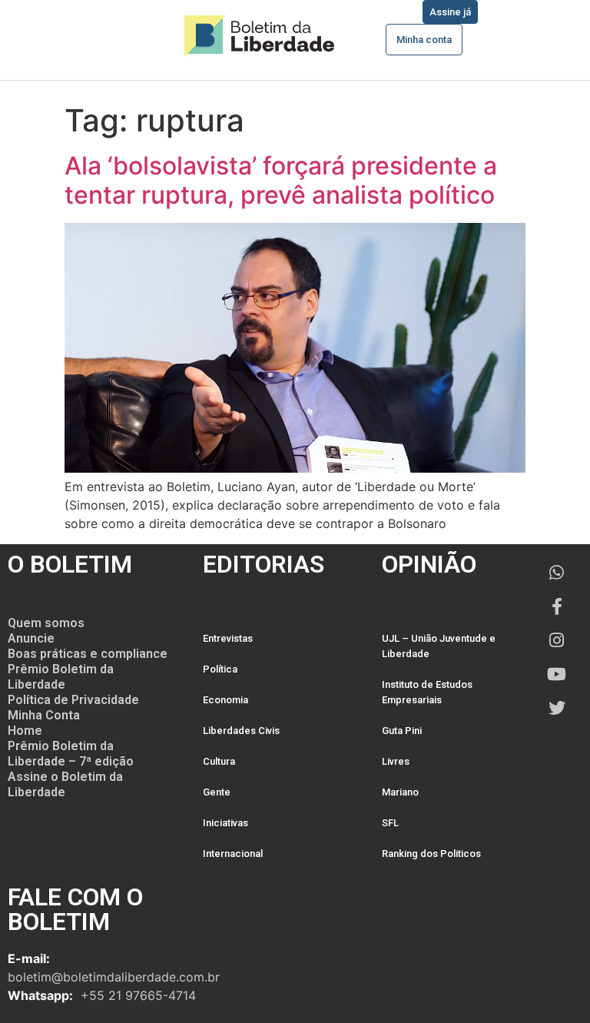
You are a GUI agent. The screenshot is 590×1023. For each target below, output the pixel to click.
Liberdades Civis (241, 730)
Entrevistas (228, 638)
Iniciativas (225, 823)
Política (220, 669)
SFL (390, 823)
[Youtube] (557, 674)
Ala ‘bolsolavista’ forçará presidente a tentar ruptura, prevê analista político (281, 180)
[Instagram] (557, 640)
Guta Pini (402, 730)
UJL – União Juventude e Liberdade (439, 646)
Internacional (233, 853)
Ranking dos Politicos (431, 853)
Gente (216, 792)
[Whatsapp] (557, 573)
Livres (395, 761)
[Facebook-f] (557, 606)
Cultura (219, 761)
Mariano (400, 792)
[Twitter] (557, 708)
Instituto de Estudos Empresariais (427, 692)
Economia (225, 700)
